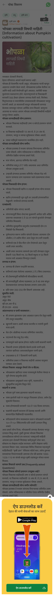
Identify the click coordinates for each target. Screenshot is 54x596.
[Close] (50, 497)
